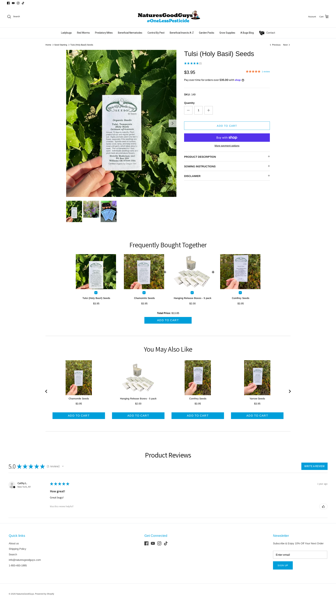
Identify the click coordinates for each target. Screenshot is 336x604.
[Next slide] (289, 391)
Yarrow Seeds (257, 398)
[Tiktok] (23, 3)
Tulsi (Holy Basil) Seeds (81, 45)
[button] (63, 466)
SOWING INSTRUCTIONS (200, 166)
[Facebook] (8, 3)
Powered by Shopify (44, 594)
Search (13, 554)
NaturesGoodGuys (25, 594)
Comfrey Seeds (240, 298)
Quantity (189, 102)
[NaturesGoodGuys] (168, 16)
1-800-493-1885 (18, 565)
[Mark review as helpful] (323, 506)
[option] (121, 123)
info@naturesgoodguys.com (25, 559)
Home (48, 45)
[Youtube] (13, 3)
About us (14, 543)
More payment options (227, 145)
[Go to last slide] (46, 391)
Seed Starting (60, 45)
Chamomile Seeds (144, 298)
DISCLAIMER (192, 175)
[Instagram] (18, 3)
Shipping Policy (17, 548)
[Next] (172, 123)
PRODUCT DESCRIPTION (200, 156)
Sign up (283, 565)
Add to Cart (227, 125)
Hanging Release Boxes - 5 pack (192, 298)
